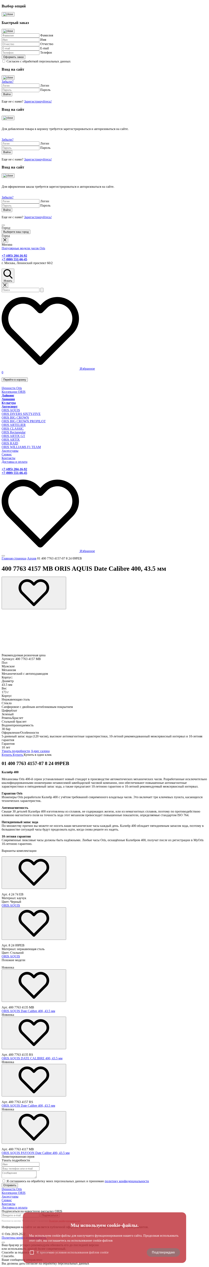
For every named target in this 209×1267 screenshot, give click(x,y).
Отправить (9, 1185)
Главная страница (14, 558)
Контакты (8, 458)
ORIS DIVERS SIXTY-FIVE (21, 414)
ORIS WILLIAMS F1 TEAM (21, 447)
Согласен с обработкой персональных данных (39, 61)
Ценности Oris (12, 388)
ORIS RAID (10, 443)
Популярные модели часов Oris (23, 248)
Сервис (7, 454)
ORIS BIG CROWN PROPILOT (24, 421)
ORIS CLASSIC (13, 428)
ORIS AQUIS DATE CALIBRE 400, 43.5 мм (32, 1058)
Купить (7, 754)
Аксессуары (10, 450)
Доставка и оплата (14, 461)
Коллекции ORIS (14, 391)
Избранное (87, 368)
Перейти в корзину (14, 379)
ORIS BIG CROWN (15, 417)
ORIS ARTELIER (14, 425)
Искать (8, 280)
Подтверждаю (163, 1252)
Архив (31, 558)
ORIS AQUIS (11, 410)
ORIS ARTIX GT (13, 436)
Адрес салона (40, 751)
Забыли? (7, 81)
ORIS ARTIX (11, 439)
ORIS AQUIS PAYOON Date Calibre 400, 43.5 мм (36, 1153)
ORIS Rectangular (14, 432)
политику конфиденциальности (127, 1181)
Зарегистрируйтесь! (38, 101)
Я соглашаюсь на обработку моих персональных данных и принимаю (78, 1181)
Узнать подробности (16, 751)
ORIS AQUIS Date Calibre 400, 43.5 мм (28, 1011)
